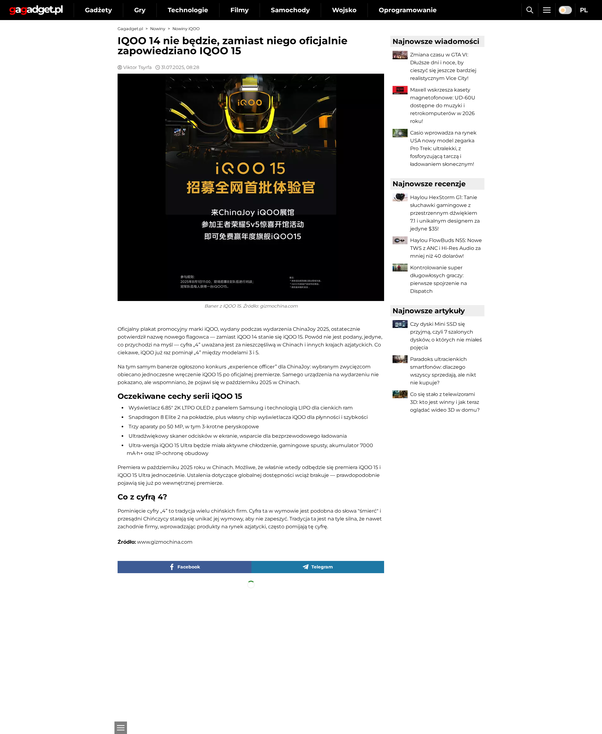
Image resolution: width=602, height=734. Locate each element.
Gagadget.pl (130, 28)
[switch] (565, 10)
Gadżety (98, 10)
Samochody (290, 10)
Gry (139, 10)
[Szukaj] (529, 10)
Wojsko (344, 10)
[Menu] (547, 10)
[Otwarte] (120, 727)
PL (584, 10)
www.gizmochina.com (165, 542)
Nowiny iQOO (186, 28)
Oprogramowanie (408, 10)
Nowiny (157, 28)
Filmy (239, 10)
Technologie (188, 10)
